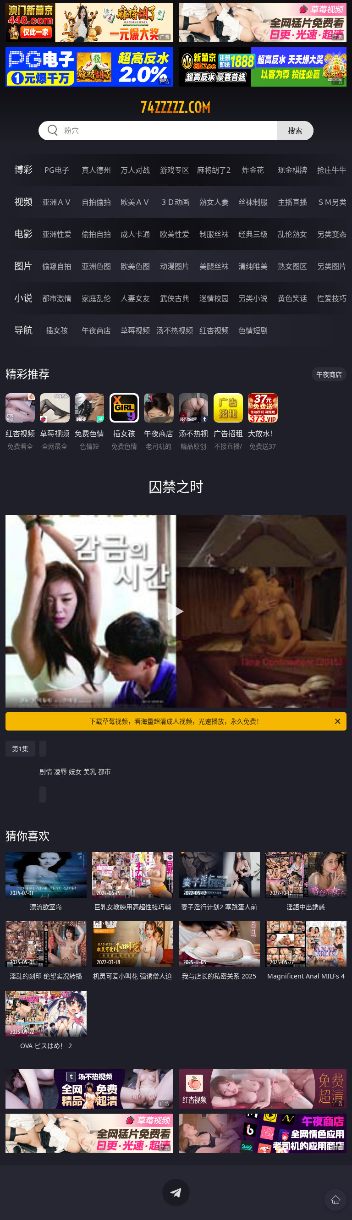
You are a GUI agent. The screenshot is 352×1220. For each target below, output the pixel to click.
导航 (23, 330)
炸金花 (253, 170)
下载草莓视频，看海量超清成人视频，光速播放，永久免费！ (176, 721)
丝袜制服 (253, 202)
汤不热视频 (174, 330)
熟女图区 (292, 266)
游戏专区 (174, 170)
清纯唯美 (253, 266)
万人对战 (135, 170)
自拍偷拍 (96, 202)
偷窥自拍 (57, 266)
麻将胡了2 (214, 170)
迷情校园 (214, 298)
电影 (23, 234)
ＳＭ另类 (331, 202)
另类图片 (331, 266)
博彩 (23, 170)
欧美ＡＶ (135, 202)
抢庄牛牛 (331, 170)
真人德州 (96, 170)
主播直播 (292, 202)
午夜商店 (96, 330)
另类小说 (253, 298)
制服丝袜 (214, 234)
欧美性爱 (174, 234)
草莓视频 (135, 330)
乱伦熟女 (292, 234)
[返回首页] (335, 1200)
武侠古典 (174, 298)
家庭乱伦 (96, 298)
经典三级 (253, 234)
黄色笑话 (292, 298)
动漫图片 (174, 266)
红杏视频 (214, 330)
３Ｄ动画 (174, 202)
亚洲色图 (96, 266)
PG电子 (56, 170)
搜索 (295, 131)
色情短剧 (253, 330)
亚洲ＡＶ (57, 202)
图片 (23, 266)
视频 (23, 202)
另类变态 (331, 234)
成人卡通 (135, 234)
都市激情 (57, 298)
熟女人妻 (214, 202)
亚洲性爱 (57, 234)
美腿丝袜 (214, 266)
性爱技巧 (331, 298)
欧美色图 (135, 266)
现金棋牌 (292, 170)
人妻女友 (135, 298)
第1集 (20, 748)
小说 (23, 298)
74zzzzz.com (176, 107)
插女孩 (57, 330)
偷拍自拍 (96, 234)
